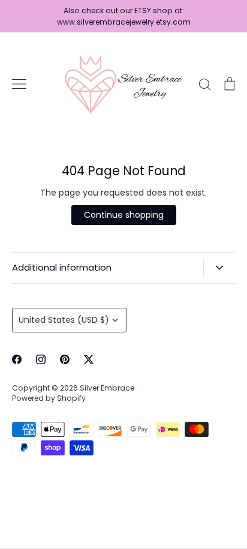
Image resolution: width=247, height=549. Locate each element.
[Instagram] (41, 359)
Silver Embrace (108, 388)
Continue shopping (124, 215)
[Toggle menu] (19, 84)
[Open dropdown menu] (219, 268)
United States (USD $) (64, 320)
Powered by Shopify (49, 398)
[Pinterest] (65, 359)
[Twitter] (89, 359)
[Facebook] (17, 359)
